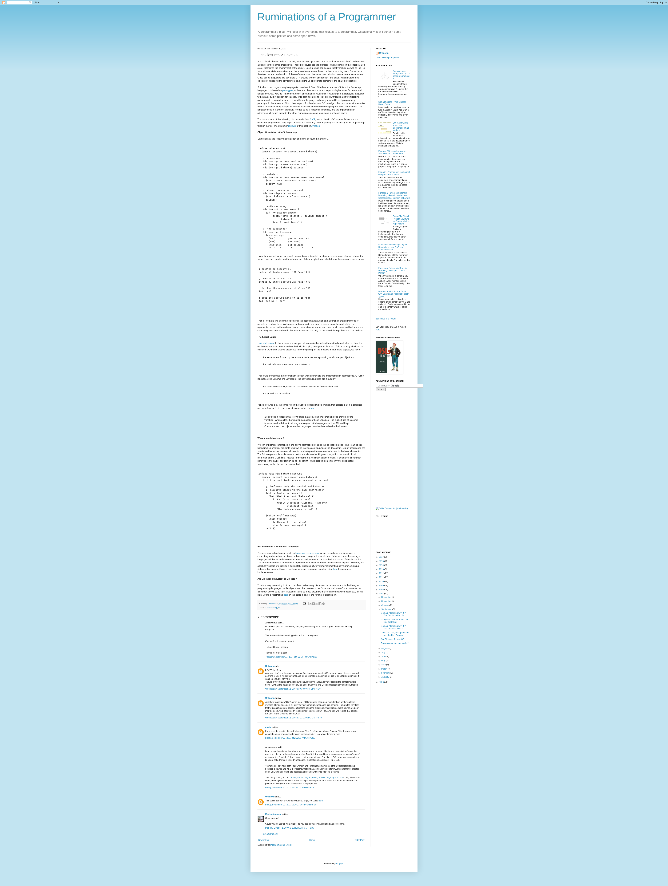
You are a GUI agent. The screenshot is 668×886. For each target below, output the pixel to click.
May (383, 660)
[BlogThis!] (313, 603)
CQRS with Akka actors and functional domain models (401, 127)
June (384, 656)
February (385, 673)
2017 (381, 557)
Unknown (270, 666)
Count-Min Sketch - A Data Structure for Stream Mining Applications (401, 220)
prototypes (287, 90)
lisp (276, 608)
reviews (292, 126)
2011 (381, 577)
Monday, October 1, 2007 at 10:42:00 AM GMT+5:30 (289, 828)
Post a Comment (269, 834)
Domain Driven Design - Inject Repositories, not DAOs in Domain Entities (392, 247)
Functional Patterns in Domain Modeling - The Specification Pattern (392, 270)
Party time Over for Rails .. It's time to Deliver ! (394, 620)
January (385, 677)
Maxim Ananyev (273, 814)
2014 (381, 565)
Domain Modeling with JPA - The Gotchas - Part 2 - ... (394, 614)
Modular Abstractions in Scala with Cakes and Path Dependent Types (393, 294)
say (312, 408)
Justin (268, 727)
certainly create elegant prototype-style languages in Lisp (316, 777)
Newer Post (263, 840)
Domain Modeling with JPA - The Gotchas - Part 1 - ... (394, 627)
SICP (312, 119)
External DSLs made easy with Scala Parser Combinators (392, 152)
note (286, 595)
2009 (381, 585)
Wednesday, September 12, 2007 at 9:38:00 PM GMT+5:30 (293, 689)
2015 (381, 561)
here (335, 569)
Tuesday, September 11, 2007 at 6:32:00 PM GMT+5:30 (291, 657)
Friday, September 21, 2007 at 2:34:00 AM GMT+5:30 (290, 787)
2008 (381, 589)
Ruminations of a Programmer (326, 17)
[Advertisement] (390, 449)
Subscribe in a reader (386, 319)
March (384, 669)
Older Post (359, 840)
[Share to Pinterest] (323, 603)
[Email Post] (304, 603)
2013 (381, 569)
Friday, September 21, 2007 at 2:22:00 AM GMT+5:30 (290, 738)
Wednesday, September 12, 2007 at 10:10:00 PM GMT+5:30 (293, 718)
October (385, 605)
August (384, 648)
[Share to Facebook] (320, 603)
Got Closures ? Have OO (392, 639)
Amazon (315, 126)
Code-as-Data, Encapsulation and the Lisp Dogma (395, 633)
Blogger (339, 863)
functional (269, 608)
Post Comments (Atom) (281, 845)
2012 (381, 573)
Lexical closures (265, 343)
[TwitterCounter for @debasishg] (392, 508)
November (386, 601)
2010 (381, 581)
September (386, 609)
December (386, 597)
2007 (381, 593)
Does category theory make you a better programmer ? (401, 75)
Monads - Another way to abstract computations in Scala (394, 173)
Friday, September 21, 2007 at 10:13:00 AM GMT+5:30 (290, 805)
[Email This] (310, 603)
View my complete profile (387, 57)
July (383, 652)
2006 (381, 682)
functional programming (307, 553)
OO (279, 608)
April (383, 664)
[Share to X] (317, 603)
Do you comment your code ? (395, 643)
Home (312, 840)
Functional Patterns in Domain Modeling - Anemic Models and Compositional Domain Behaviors (394, 195)
